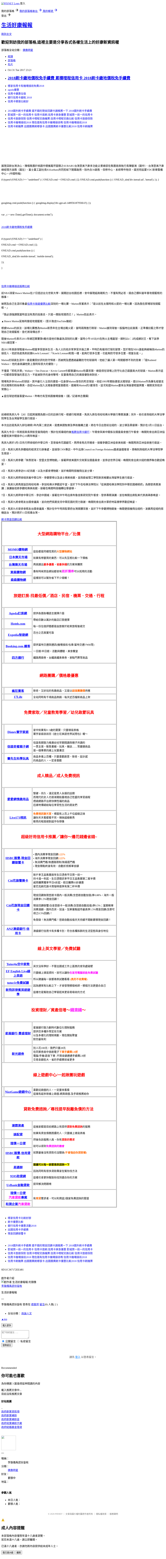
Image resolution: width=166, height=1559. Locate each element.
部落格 (12, 60)
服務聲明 (114, 1514)
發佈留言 (7, 1345)
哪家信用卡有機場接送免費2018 (26, 86)
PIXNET (58, 1514)
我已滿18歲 (8, 1552)
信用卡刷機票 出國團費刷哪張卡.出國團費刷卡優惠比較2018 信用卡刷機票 (50, 126)
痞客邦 (35, 1304)
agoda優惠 (13, 89)
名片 (10, 64)
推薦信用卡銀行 (80, 432)
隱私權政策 (101, 1514)
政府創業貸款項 (10, 1411)
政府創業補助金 (10, 1419)
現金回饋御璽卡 (17, 1233)
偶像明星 (28, 50)
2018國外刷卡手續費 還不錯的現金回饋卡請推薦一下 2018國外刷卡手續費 (50, 110)
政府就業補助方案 (11, 1423)
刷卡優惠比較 (15, 1221)
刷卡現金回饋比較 (11, 519)
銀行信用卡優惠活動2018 (22, 1225)
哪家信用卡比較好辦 (19, 1218)
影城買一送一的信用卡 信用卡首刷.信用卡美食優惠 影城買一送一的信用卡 (50, 114)
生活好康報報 (16, 25)
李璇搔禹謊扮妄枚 (11, 1286)
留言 (42, 1304)
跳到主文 (6, 34)
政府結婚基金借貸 (11, 1427)
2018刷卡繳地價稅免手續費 (16, 227)
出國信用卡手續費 (18, 1229)
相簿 (10, 56)
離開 (19, 1552)
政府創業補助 (9, 1415)
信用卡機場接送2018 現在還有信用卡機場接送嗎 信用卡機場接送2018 (47, 122)
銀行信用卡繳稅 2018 (20, 97)
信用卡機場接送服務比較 (15, 286)
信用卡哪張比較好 (18, 101)
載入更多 (7, 1325)
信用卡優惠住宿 (17, 93)
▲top (4, 1319)
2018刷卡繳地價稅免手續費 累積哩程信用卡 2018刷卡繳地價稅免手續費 (69, 78)
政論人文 (26, 1313)
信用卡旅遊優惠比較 (39, 303)
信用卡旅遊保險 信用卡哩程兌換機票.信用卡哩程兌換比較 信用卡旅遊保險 (50, 118)
